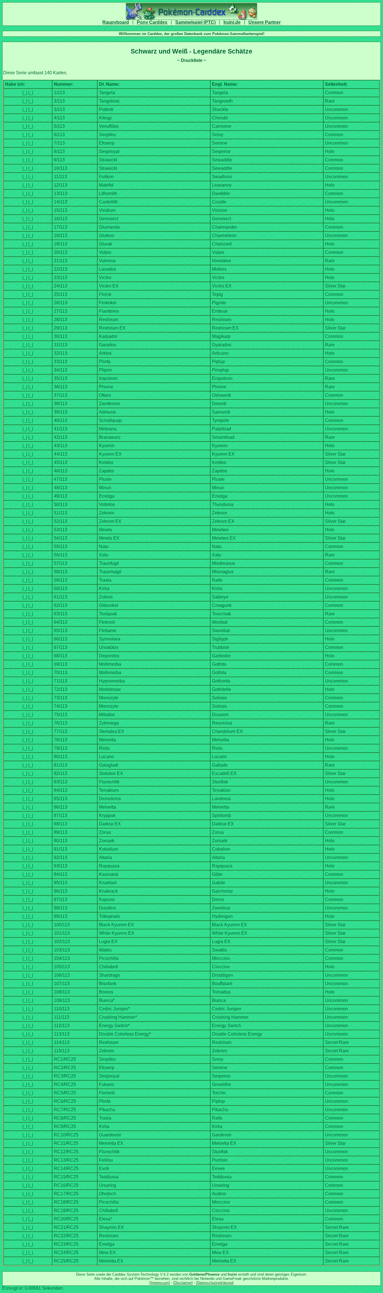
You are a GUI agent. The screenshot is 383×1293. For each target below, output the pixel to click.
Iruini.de (232, 22)
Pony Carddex (152, 22)
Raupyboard (115, 22)
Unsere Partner (264, 22)
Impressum (160, 1283)
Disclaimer (183, 1283)
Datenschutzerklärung (214, 1283)
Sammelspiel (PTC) (195, 22)
